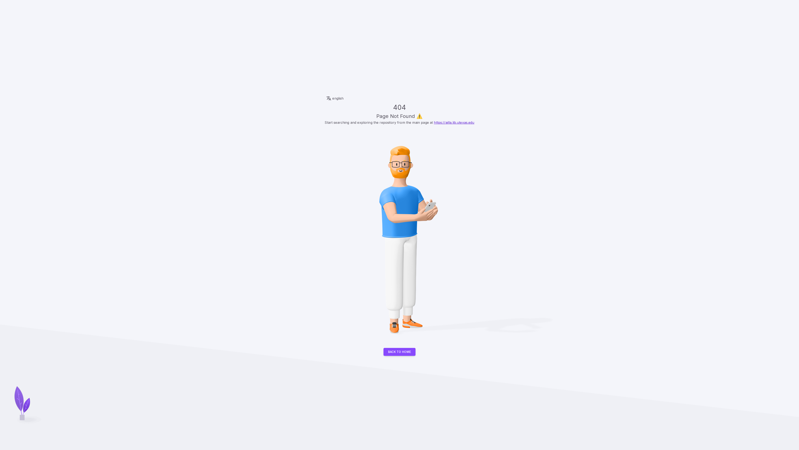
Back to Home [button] (399, 352)
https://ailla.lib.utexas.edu (454, 122)
